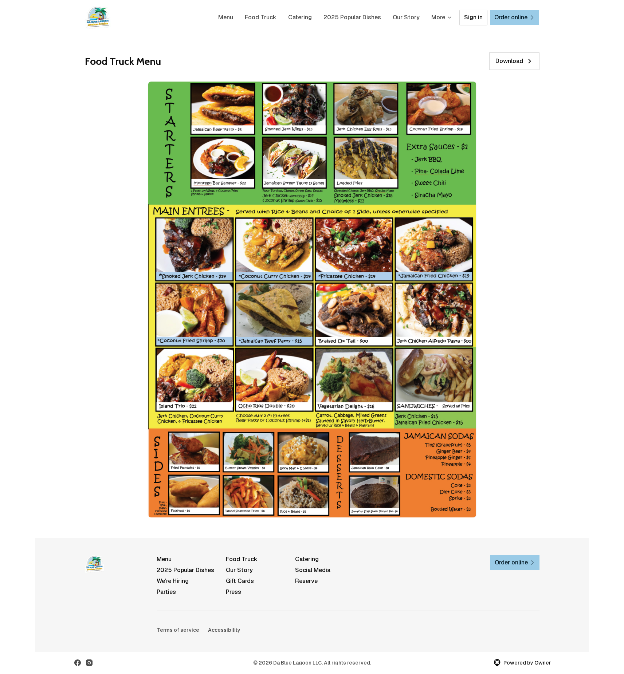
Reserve (306, 581)
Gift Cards (240, 581)
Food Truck (260, 17)
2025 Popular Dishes (352, 17)
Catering (300, 17)
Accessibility (224, 630)
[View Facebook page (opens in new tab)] (77, 662)
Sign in (473, 17)
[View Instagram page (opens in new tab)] (89, 662)
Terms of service (178, 630)
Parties (166, 592)
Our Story (406, 17)
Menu (225, 17)
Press (233, 592)
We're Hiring (173, 581)
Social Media (312, 570)
